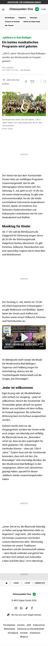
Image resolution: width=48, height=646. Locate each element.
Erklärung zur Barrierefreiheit (30, 629)
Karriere (21, 625)
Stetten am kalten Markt (31, 22)
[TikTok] (27, 608)
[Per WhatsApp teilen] (37, 81)
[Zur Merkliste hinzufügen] (44, 81)
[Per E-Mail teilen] (32, 81)
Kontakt (24, 633)
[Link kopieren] (21, 82)
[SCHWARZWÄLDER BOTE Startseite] (24, 9)
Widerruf (24, 637)
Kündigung (13, 633)
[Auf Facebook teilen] (26, 81)
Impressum (35, 633)
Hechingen (33, 18)
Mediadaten (9, 629)
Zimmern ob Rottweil (12, 22)
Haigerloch (22, 18)
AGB (29, 625)
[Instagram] (16, 608)
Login (43, 9)
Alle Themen (9, 25)
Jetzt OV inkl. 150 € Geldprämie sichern (24, 2)
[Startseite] (6, 583)
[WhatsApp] (21, 608)
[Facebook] (32, 608)
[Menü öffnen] (3, 9)
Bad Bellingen (10, 18)
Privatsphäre (9, 625)
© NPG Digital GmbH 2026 (24, 600)
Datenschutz (39, 625)
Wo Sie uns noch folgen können (26, 615)
